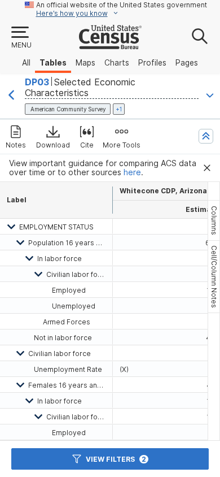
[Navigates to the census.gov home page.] (110, 44)
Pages (186, 62)
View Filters (116, 459)
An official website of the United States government (121, 5)
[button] (20, 38)
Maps (85, 62)
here (132, 172)
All (26, 62)
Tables (53, 62)
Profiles (152, 62)
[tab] (213, 220)
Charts (116, 62)
